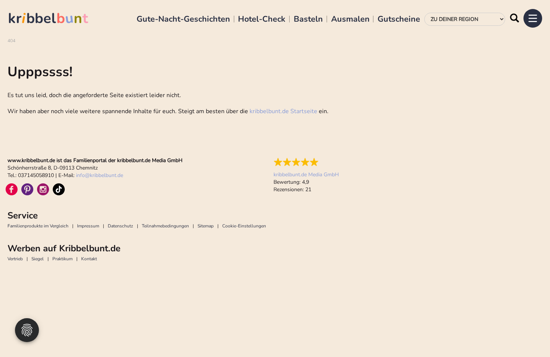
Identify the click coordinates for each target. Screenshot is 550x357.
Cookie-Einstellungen (244, 226)
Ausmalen (350, 19)
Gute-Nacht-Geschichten (183, 19)
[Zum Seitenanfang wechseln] (527, 334)
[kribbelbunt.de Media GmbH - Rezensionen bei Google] (306, 162)
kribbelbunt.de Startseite (283, 111)
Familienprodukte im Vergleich (37, 226)
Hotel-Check (261, 19)
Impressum (88, 226)
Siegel (37, 259)
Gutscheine (399, 19)
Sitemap (206, 226)
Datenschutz (120, 226)
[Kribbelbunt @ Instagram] (43, 189)
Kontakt (89, 259)
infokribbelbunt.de (99, 175)
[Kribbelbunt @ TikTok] (59, 189)
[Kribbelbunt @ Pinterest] (27, 189)
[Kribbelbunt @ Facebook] (12, 189)
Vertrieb (15, 259)
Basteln (308, 19)
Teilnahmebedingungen (165, 226)
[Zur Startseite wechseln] (56, 19)
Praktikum (62, 259)
